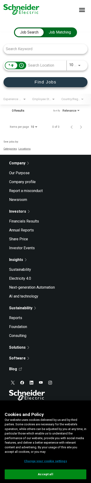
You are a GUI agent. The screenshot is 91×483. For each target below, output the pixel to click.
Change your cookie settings (45, 461)
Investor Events (22, 248)
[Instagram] (50, 382)
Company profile (22, 182)
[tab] (29, 32)
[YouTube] (41, 382)
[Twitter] (13, 382)
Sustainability (20, 269)
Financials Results (24, 221)
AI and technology (23, 296)
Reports (15, 318)
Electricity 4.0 (20, 278)
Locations (24, 148)
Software (17, 358)
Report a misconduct (26, 191)
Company (17, 163)
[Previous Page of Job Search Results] (71, 127)
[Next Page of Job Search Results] (81, 127)
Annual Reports (21, 230)
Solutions (17, 347)
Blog (13, 369)
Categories (10, 148)
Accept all (45, 474)
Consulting (17, 335)
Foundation (18, 327)
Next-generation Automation (32, 287)
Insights (16, 259)
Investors (17, 211)
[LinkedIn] (31, 382)
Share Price (18, 239)
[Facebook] (22, 382)
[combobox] (43, 49)
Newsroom (18, 199)
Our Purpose (19, 173)
